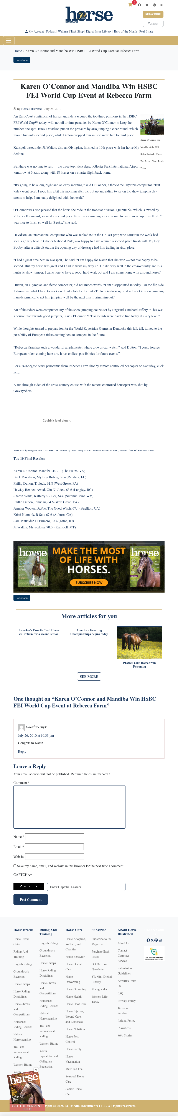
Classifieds (124, 1028)
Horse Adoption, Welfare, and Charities (76, 944)
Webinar (63, 31)
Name (18, 836)
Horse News (21, 60)
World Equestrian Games (91, 328)
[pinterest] (154, 5)
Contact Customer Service (123, 955)
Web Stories (125, 1035)
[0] (130, 4)
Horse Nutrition (75, 1029)
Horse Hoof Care (76, 1004)
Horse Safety (73, 1049)
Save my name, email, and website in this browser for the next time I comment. (70, 865)
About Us (123, 943)
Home (17, 50)
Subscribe (153, 14)
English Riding (22, 964)
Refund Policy (126, 1020)
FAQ (120, 993)
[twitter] (146, 5)
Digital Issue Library (99, 31)
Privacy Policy (127, 1001)
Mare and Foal (74, 1069)
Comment (21, 782)
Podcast (51, 31)
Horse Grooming (76, 989)
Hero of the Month (125, 31)
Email (18, 846)
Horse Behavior (75, 957)
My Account (36, 31)
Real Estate (146, 31)
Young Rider (99, 989)
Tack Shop (77, 31)
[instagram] (161, 5)
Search (154, 23)
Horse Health (74, 996)
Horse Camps (21, 984)
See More (89, 676)
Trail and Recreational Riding (21, 1052)
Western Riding (22, 1064)
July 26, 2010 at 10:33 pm (36, 735)
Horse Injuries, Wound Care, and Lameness (75, 1016)
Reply (22, 751)
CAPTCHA (22, 874)
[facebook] (139, 5)
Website (18, 856)
